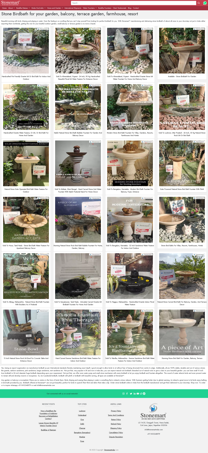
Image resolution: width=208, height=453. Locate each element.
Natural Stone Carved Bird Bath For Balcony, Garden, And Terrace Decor (182, 303)
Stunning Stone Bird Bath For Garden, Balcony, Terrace (182, 358)
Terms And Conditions (116, 415)
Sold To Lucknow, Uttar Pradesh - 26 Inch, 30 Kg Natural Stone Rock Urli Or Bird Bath (182, 134)
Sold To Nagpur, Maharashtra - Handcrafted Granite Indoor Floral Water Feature (130, 303)
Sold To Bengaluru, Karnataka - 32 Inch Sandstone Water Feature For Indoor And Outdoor (130, 246)
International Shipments (73, 8)
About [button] (10, 8)
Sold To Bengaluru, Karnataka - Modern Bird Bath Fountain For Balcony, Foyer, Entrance (130, 190)
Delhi (82, 424)
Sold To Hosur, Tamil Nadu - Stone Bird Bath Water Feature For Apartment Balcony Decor (26, 246)
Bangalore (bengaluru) (82, 432)
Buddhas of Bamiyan (48, 430)
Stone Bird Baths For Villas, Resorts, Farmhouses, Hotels (182, 245)
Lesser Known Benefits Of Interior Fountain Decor (48, 424)
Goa (82, 419)
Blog (129, 8)
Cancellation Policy (116, 432)
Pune (82, 441)
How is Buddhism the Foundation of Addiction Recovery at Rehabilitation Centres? (48, 415)
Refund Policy (116, 424)
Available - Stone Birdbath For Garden (182, 76)
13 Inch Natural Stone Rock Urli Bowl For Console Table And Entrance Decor (26, 359)
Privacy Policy (116, 411)
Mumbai (82, 437)
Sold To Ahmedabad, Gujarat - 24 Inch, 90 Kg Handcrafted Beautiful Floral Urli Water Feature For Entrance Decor (78, 77)
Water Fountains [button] (89, 8)
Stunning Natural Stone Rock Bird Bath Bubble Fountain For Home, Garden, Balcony (78, 246)
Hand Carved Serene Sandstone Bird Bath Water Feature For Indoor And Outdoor (78, 359)
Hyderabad (82, 415)
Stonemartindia (109, 450)
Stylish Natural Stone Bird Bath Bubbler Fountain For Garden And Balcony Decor (78, 134)
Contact (136, 8)
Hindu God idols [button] (37, 8)
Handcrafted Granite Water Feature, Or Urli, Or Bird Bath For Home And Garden (26, 134)
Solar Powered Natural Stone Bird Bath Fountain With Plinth (182, 189)
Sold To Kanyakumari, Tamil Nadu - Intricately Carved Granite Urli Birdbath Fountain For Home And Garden (78, 303)
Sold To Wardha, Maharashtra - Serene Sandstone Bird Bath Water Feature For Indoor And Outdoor (130, 359)
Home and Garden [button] (54, 8)
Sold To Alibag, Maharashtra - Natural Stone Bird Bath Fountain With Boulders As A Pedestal (26, 303)
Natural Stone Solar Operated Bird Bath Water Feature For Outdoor (26, 190)
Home (4, 8)
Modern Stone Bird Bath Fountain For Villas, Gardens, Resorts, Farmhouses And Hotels (130, 134)
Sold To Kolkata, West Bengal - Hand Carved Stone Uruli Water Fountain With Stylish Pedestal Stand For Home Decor (78, 190)
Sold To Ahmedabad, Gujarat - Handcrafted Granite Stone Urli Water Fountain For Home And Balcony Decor (130, 77)
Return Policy (116, 419)
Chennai (82, 428)
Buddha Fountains (104, 8)
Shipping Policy (116, 428)
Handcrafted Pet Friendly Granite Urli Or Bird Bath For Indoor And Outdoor (26, 77)
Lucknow (82, 411)
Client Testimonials (119, 8)
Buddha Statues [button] (22, 8)
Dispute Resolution (116, 437)
